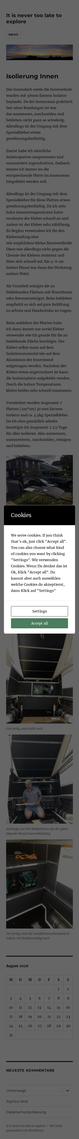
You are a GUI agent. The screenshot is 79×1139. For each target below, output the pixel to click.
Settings (39, 611)
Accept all (39, 623)
